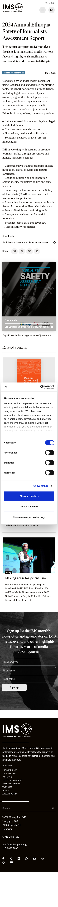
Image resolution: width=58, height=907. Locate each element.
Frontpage (23, 335)
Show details (40, 485)
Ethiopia (12, 335)
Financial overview (11, 784)
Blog (8, 573)
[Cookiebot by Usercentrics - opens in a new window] (41, 387)
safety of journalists (41, 335)
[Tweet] (29, 251)
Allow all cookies (29, 496)
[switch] (49, 452)
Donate (5, 790)
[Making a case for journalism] (29, 555)
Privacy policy (9, 770)
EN (46, 3)
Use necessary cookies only (29, 517)
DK (52, 3)
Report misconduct (12, 780)
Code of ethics (9, 773)
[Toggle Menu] (33, 9)
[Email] (14, 251)
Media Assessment (14, 73)
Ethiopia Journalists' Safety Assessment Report (27, 242)
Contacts (7, 777)
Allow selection (29, 506)
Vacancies (7, 787)
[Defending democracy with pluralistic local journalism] (29, 376)
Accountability (9, 794)
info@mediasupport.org (14, 844)
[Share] (22, 251)
